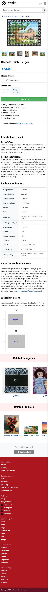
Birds (3, 522)
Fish (2, 537)
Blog (3, 499)
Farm (3, 534)
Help (3, 479)
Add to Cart (26, 99)
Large (16, 341)
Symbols (4, 580)
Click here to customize (24, 123)
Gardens (4, 563)
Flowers (4, 548)
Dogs (3, 528)
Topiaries (5, 560)
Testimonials (6, 491)
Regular (15, 319)
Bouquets (5, 551)
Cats (3, 525)
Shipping (4, 485)
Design (4, 554)
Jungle (3, 540)
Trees (3, 557)
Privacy (4, 468)
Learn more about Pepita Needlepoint (28, 291)
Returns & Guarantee (9, 488)
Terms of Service (8, 471)
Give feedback (25, 452)
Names (4, 583)
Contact (4, 482)
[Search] (44, 10)
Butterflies (5, 531)
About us (4, 465)
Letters (4, 571)
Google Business (7, 502)
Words (3, 574)
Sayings (4, 577)
